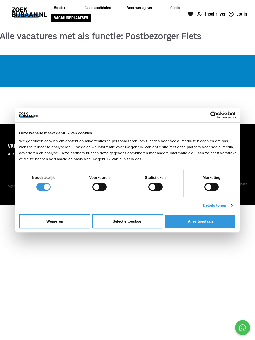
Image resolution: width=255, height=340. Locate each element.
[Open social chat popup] (242, 327)
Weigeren (54, 221)
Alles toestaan (200, 221)
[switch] (99, 187)
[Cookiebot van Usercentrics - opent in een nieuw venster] (214, 115)
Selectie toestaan (128, 221)
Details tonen (214, 205)
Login (241, 14)
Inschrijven (215, 14)
